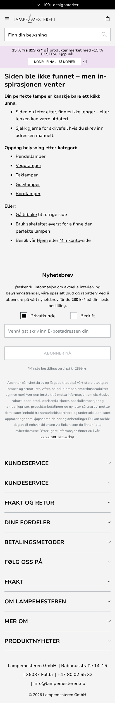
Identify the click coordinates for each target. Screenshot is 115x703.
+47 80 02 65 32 (75, 674)
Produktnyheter (32, 641)
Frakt (13, 581)
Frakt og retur (29, 502)
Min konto (69, 240)
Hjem (42, 240)
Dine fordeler (27, 522)
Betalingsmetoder (34, 542)
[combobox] (57, 34)
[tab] (57, 463)
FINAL (54, 61)
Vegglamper (28, 165)
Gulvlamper (28, 184)
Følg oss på (23, 562)
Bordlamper (28, 193)
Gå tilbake (26, 214)
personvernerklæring (57, 436)
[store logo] (37, 18)
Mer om (16, 621)
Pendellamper (30, 156)
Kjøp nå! (66, 53)
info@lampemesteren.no (59, 683)
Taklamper (27, 175)
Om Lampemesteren (35, 601)
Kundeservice (26, 463)
